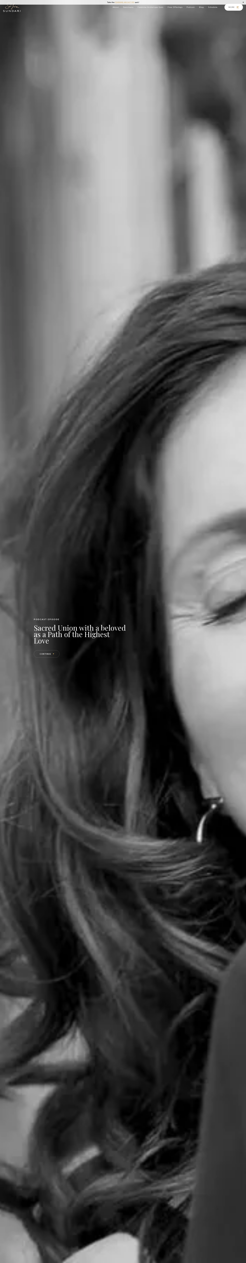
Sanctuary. (128, 7)
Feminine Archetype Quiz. (151, 7)
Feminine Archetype (125, 2)
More (232, 7)
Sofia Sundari (12, 7)
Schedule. (213, 7)
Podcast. (191, 7)
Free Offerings (175, 7)
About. (116, 7)
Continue (45, 654)
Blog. (201, 7)
